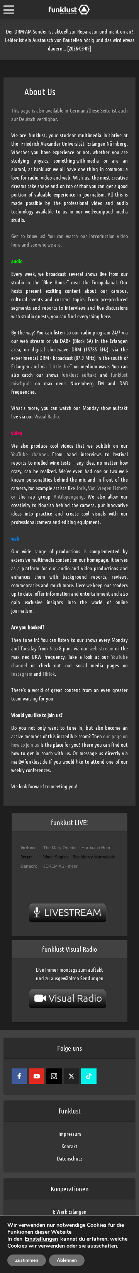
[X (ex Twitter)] (71, 1076)
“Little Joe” (60, 366)
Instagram (21, 673)
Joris (81, 487)
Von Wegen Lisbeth (108, 487)
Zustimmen (26, 1260)
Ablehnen (67, 1260)
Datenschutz (69, 1158)
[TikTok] (89, 1076)
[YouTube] (36, 1076)
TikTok (48, 673)
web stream (102, 648)
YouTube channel (29, 453)
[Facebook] (19, 1076)
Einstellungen (41, 1239)
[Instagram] (54, 1076)
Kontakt (69, 1145)
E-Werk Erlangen (69, 1211)
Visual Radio (46, 416)
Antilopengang (69, 496)
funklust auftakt (79, 374)
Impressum (69, 1133)
